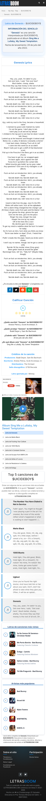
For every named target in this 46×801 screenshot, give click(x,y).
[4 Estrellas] (27, 313)
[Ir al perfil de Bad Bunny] (12, 691)
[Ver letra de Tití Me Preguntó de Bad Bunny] (12, 671)
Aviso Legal (7, 762)
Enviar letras (34, 757)
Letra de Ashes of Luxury (14, 459)
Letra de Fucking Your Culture (15, 441)
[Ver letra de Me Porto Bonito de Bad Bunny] (12, 644)
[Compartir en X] (16, 289)
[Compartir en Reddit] (23, 289)
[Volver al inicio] (9, 3)
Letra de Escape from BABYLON (16, 455)
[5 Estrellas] (30, 313)
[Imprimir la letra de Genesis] (36, 289)
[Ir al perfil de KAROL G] (12, 728)
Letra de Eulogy (10, 468)
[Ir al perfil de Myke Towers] (12, 710)
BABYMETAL (22, 719)
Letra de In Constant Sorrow (15, 450)
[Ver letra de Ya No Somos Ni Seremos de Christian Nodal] (12, 635)
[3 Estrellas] (23, 313)
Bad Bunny (21, 691)
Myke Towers (22, 709)
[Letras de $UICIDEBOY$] (33, 386)
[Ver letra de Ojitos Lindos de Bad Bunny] (12, 662)
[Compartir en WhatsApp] (29, 289)
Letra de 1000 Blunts (12, 446)
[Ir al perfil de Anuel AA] (12, 701)
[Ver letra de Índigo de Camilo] (12, 653)
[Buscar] (39, 2)
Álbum (6, 425)
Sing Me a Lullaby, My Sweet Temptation (19, 427)
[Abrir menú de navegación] (44, 2)
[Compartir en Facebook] (10, 289)
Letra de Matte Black (12, 437)
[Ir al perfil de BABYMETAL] (12, 719)
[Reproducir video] (23, 409)
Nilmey (31, 374)
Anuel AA (21, 700)
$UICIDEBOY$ (33, 23)
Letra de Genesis (11, 433)
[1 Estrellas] (17, 313)
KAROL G (20, 728)
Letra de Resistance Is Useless (15, 463)
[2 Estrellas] (20, 313)
